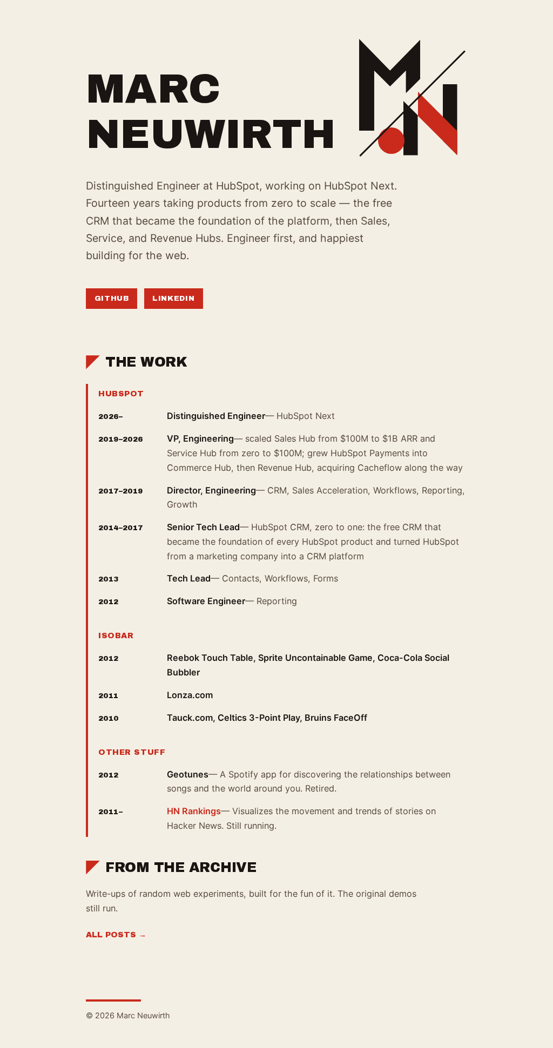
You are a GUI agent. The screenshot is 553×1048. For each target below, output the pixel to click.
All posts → (116, 934)
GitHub (112, 298)
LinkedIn (173, 298)
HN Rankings (194, 811)
